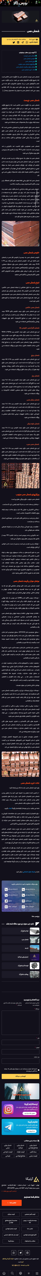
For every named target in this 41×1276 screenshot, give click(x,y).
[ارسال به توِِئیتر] (13, 42)
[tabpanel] (20, 1091)
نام (37, 1038)
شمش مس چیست (29, 56)
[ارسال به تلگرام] (22, 42)
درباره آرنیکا (11, 1241)
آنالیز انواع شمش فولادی (30, 1235)
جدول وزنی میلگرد (20, 1146)
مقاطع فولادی (20, 1156)
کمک (10, 808)
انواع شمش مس (30, 61)
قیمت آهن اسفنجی (30, 1214)
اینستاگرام (28, 901)
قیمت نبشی (33, 1156)
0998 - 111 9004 (29, 907)
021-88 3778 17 (13, 895)
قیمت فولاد (20, 1152)
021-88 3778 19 (12, 889)
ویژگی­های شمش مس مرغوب (26, 64)
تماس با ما (13, 1203)
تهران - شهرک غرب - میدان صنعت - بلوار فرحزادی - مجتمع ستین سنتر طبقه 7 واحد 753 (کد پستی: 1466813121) (20, 1188)
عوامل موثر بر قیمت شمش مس (25, 67)
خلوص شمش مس (29, 59)
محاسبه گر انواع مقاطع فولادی (11, 1222)
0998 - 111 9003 (12, 907)
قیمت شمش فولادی (11, 1229)
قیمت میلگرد (11, 1214)
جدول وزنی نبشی (8, 1146)
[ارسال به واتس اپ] (27, 42)
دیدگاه (36, 1009)
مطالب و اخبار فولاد (30, 1241)
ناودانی (7, 1156)
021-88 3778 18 (30, 895)
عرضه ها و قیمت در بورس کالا (30, 1222)
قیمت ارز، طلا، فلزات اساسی (11, 1235)
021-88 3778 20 (30, 889)
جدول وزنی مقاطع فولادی (33, 1146)
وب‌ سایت (36, 1057)
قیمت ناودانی (7, 1152)
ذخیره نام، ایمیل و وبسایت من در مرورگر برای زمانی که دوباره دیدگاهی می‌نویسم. (20, 1070)
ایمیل (37, 1048)
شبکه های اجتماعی (29, 872)
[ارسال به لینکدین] (18, 42)
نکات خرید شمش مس (28, 70)
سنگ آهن (33, 1152)
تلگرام (10, 901)
